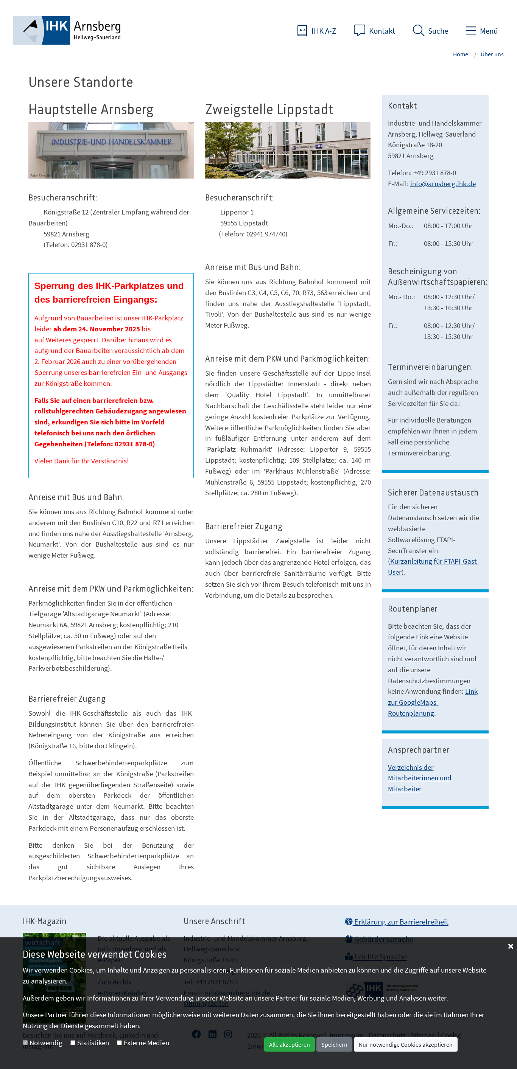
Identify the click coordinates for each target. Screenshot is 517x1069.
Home (460, 54)
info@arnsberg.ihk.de (443, 183)
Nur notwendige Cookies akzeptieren (406, 1044)
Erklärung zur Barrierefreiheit (400, 922)
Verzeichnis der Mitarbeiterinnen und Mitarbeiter (420, 778)
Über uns (492, 54)
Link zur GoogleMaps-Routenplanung (433, 702)
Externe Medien (146, 1042)
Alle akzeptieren (289, 1044)
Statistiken (93, 1042)
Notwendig (46, 1042)
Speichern (334, 1044)
